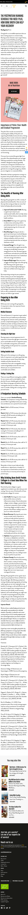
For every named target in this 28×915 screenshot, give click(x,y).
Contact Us (3, 864)
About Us (3, 894)
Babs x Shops (4, 866)
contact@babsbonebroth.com (6, 852)
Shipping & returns (5, 862)
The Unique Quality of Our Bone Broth (15, 808)
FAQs (2, 860)
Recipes (3, 874)
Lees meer (12, 775)
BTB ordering (4, 900)
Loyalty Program (5, 901)
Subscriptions (4, 872)
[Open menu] (2, 6)
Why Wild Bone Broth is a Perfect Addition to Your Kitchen (16, 780)
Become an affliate (5, 896)
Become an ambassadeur (7, 898)
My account (3, 858)
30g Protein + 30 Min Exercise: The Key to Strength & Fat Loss (17, 768)
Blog (2, 876)
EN (7, 6)
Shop (2, 870)
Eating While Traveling (15, 795)
